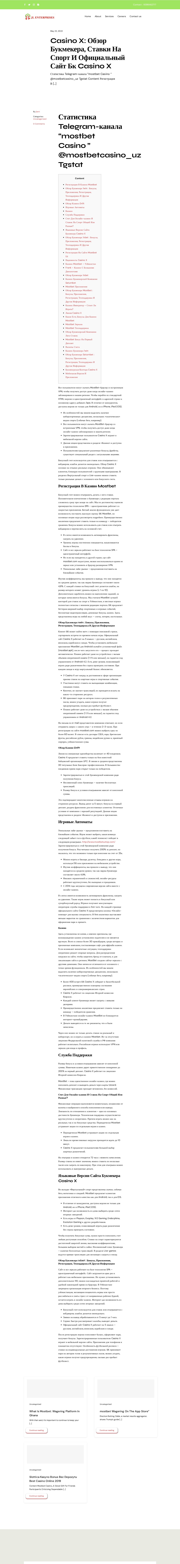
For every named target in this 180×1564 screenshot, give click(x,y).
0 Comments (39, 124)
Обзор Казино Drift (75, 203)
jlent (38, 111)
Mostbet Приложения (76, 286)
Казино (69, 211)
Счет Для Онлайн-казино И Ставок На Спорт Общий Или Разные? (80, 222)
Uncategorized (39, 119)
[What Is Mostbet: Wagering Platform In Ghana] (55, 1389)
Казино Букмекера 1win (77, 350)
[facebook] (25, 5)
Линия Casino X (74, 313)
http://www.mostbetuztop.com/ (98, 841)
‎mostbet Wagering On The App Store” (124, 1411)
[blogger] (38, 5)
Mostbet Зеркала (74, 324)
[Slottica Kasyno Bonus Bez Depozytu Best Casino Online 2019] (55, 1454)
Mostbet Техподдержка (77, 328)
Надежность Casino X (76, 260)
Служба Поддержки (75, 214)
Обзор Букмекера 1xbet (77, 275)
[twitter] (29, 5)
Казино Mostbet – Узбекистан (81, 263)
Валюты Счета (73, 347)
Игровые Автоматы (75, 207)
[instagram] (34, 5)
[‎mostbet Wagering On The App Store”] (125, 1389)
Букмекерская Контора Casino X (81, 369)
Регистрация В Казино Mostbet (81, 184)
